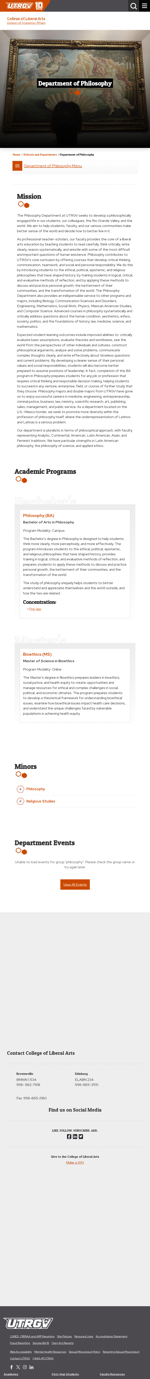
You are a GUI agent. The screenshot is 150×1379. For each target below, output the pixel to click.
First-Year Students (65, 1374)
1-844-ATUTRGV (43, 1358)
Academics (11, 1374)
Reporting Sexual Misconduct (121, 1352)
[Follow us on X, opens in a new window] (81, 1136)
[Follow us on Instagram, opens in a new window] (75, 1136)
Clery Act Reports (63, 1343)
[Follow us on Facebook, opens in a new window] (69, 1136)
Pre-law (35, 609)
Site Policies (64, 1336)
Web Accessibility (21, 1352)
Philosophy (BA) (38, 515)
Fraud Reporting (20, 1343)
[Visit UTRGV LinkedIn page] (31, 1367)
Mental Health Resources (50, 1352)
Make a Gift (75, 1162)
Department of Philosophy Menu (53, 165)
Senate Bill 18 (41, 1343)
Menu (17, 166)
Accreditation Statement (111, 1336)
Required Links (83, 1336)
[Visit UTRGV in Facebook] (11, 1367)
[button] (133, 6)
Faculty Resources (112, 1374)
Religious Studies (40, 801)
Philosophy (35, 789)
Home (16, 154)
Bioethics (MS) (37, 654)
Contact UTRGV (20, 1358)
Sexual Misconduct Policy (84, 1352)
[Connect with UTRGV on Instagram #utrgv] (24, 1367)
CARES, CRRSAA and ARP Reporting (32, 1336)
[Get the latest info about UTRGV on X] (18, 1367)
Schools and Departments (40, 154)
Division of (26, 23)
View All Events (75, 884)
